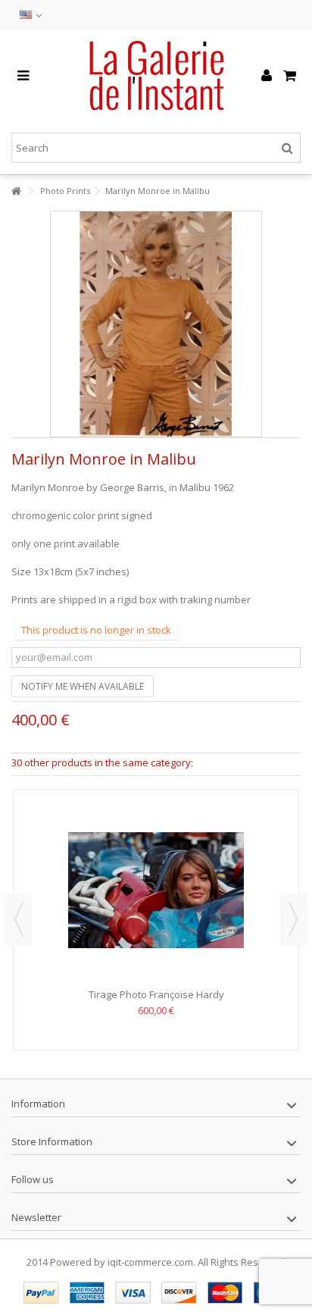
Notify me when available (82, 686)
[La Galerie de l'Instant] (156, 76)
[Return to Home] (15, 191)
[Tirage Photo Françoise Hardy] (156, 891)
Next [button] (293, 919)
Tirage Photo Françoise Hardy (156, 994)
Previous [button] (19, 919)
